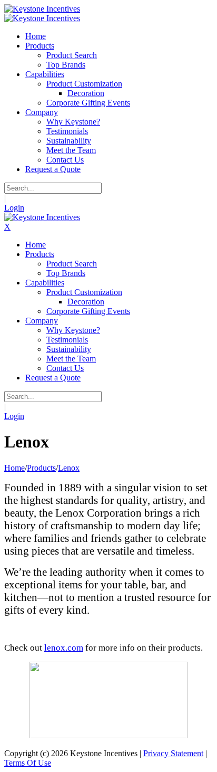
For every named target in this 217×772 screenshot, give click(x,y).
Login (14, 207)
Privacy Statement (173, 753)
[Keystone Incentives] (42, 8)
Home (14, 467)
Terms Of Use (27, 762)
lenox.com (63, 648)
